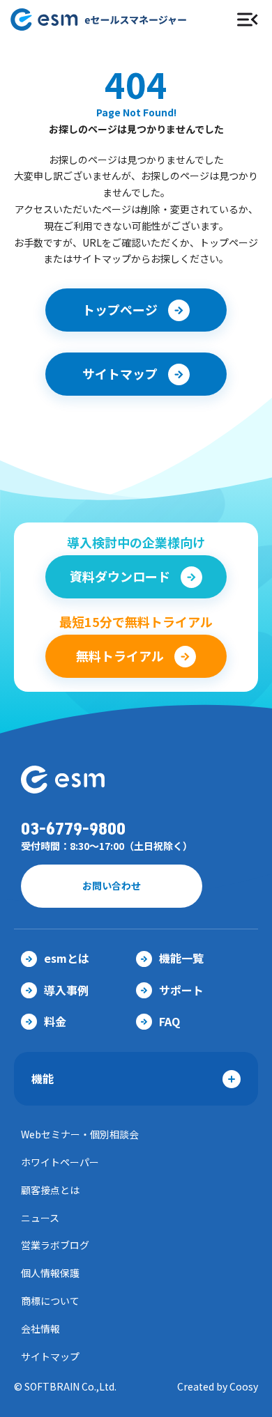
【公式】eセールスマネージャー (109, 19)
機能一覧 (181, 958)
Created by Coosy (217, 1386)
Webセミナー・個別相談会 (80, 1134)
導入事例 (66, 990)
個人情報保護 (50, 1273)
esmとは (66, 958)
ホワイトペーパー (60, 1162)
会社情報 (40, 1328)
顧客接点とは (50, 1190)
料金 (55, 1021)
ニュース (40, 1218)
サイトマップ (50, 1356)
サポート (181, 990)
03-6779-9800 (73, 829)
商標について (50, 1301)
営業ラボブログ (55, 1245)
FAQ (169, 1021)
